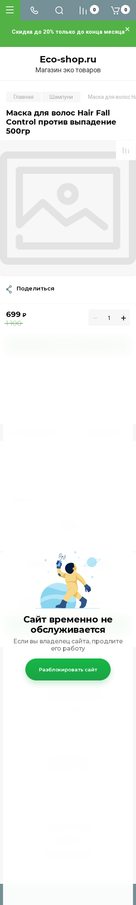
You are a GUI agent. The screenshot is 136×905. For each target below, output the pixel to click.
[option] (68, 208)
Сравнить (126, 150)
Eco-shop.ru (68, 59)
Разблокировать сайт (68, 669)
